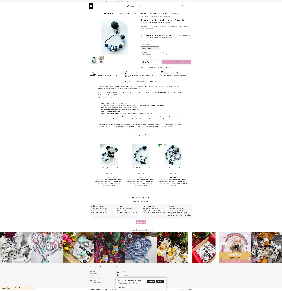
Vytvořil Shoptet (187, 289)
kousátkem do (116, 92)
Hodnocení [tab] (140, 82)
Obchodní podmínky (118, 1)
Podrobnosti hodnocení (164, 22)
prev (91, 167)
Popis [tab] (127, 82)
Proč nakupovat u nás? (105, 1)
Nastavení (122, 287)
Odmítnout (151, 281)
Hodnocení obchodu (141, 198)
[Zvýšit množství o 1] (159, 62)
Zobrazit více (141, 222)
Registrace (188, 1)
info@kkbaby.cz (124, 272)
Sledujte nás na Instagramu (144, 230)
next (190, 167)
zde (137, 284)
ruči (121, 92)
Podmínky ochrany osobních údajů (99, 278)
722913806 (123, 275)
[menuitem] (109, 13)
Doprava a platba (94, 280)
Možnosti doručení (146, 57)
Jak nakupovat (93, 1)
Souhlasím (160, 281)
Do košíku (176, 62)
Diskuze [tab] (153, 82)
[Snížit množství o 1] (152, 62)
